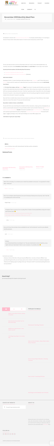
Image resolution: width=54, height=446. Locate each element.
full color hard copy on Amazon (33, 111)
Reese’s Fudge (40, 166)
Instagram (34, 80)
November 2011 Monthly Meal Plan (9, 168)
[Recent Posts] (6, 309)
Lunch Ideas (7, 138)
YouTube (5, 82)
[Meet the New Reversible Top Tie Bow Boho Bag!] (4, 322)
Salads (28, 138)
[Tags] (22, 309)
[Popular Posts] (14, 309)
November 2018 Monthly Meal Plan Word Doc (15, 74)
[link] (35, 9)
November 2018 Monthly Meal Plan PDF (14, 72)
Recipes (16, 33)
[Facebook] (3, 434)
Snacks (32, 138)
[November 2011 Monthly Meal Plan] (10, 160)
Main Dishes (13, 138)
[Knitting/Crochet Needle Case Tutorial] (40, 385)
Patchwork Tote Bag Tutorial (36, 325)
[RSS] (15, 434)
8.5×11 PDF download (38, 109)
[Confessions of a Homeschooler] (11, 3)
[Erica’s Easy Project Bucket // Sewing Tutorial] (40, 351)
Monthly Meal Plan (11, 19)
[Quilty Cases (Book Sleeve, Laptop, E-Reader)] (4, 315)
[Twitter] (12, 434)
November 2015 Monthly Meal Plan (26, 167)
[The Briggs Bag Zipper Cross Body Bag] (4, 337)
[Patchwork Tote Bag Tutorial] (40, 318)
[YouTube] (10, 434)
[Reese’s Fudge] (43, 159)
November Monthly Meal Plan (22, 37)
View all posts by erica (10, 148)
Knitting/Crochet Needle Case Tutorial (38, 392)
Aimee (6, 188)
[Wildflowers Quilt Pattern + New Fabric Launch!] (4, 330)
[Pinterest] (8, 434)
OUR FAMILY (45, 424)
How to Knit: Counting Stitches (36, 376)
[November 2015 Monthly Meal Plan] (27, 159)
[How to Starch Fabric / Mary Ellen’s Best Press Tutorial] (40, 334)
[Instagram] (6, 434)
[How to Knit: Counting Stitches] (40, 369)
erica (7, 249)
